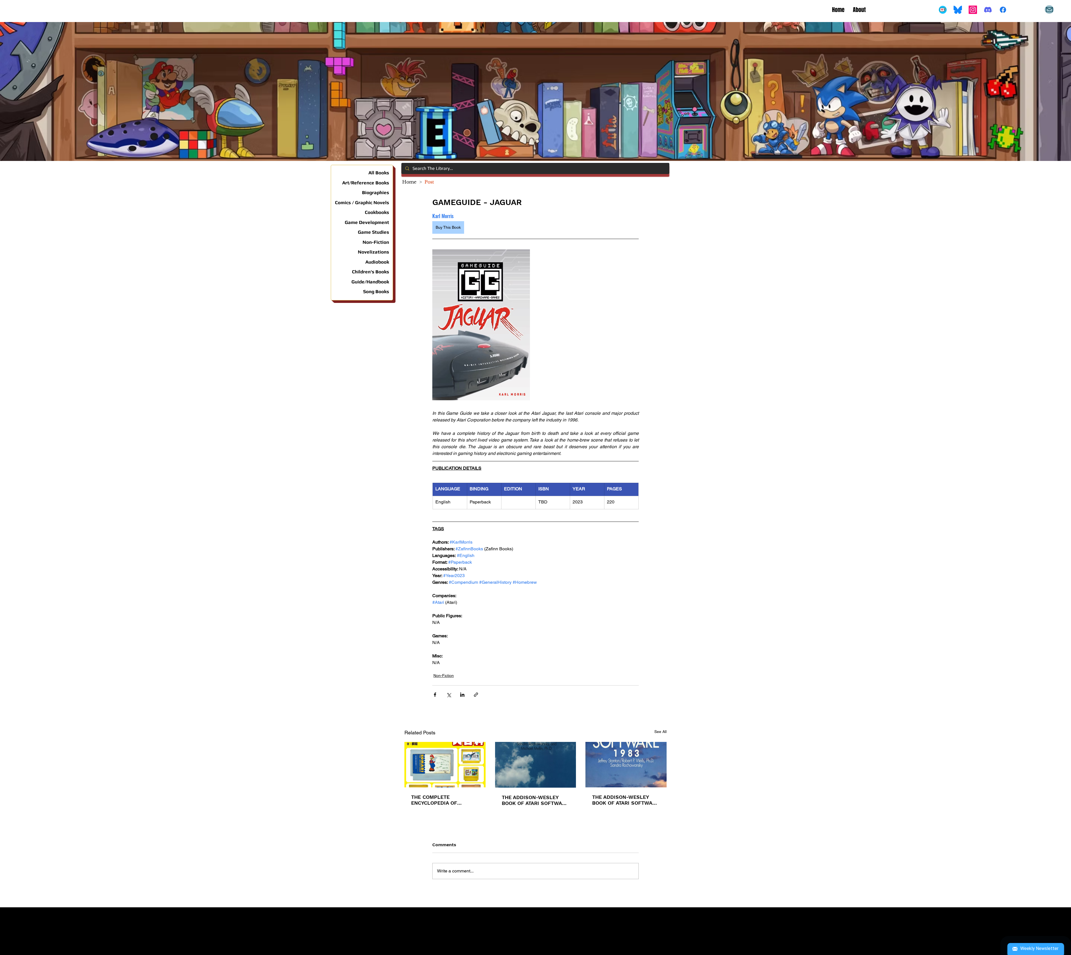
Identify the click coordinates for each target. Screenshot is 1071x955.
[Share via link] (476, 694)
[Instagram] (973, 10)
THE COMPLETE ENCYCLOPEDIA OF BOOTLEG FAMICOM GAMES (435, 800)
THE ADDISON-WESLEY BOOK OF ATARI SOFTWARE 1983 (625, 800)
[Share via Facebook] (435, 694)
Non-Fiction (443, 675)
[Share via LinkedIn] (462, 694)
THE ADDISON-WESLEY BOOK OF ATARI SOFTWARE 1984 (535, 800)
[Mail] (1049, 9)
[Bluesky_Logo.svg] (958, 10)
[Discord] (988, 10)
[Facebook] (1003, 10)
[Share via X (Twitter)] (448, 694)
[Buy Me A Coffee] (943, 10)
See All (660, 731)
